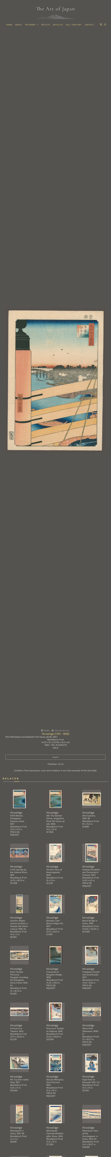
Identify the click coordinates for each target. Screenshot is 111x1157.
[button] (31, 25)
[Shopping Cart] (105, 24)
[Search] (101, 24)
